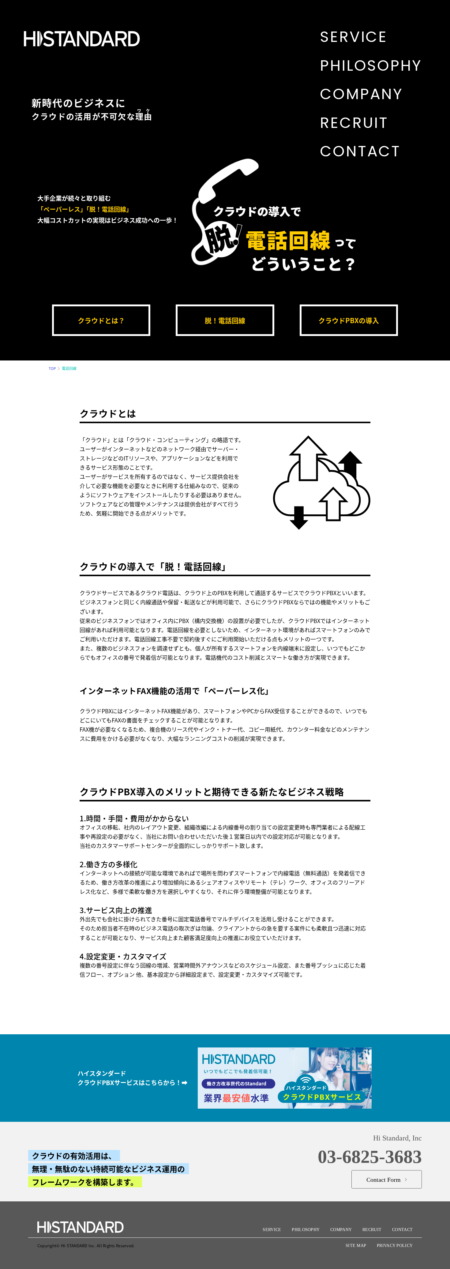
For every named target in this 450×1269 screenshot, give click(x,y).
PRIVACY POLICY (395, 1245)
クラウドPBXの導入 (348, 320)
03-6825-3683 (370, 1157)
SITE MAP (356, 1245)
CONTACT (402, 1229)
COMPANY (341, 1229)
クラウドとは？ (101, 320)
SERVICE (272, 1229)
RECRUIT (371, 1229)
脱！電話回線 (225, 320)
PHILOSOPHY (306, 1229)
